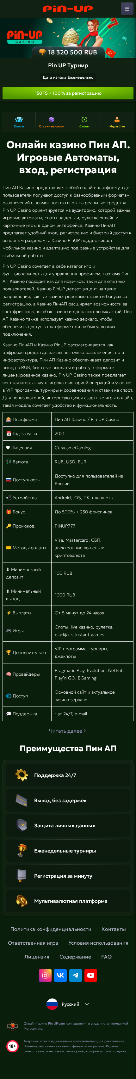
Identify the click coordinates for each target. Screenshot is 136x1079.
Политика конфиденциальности (50, 929)
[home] (68, 9)
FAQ (106, 956)
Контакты (114, 929)
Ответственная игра (33, 943)
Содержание (75, 956)
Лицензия (36, 956)
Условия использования (98, 943)
